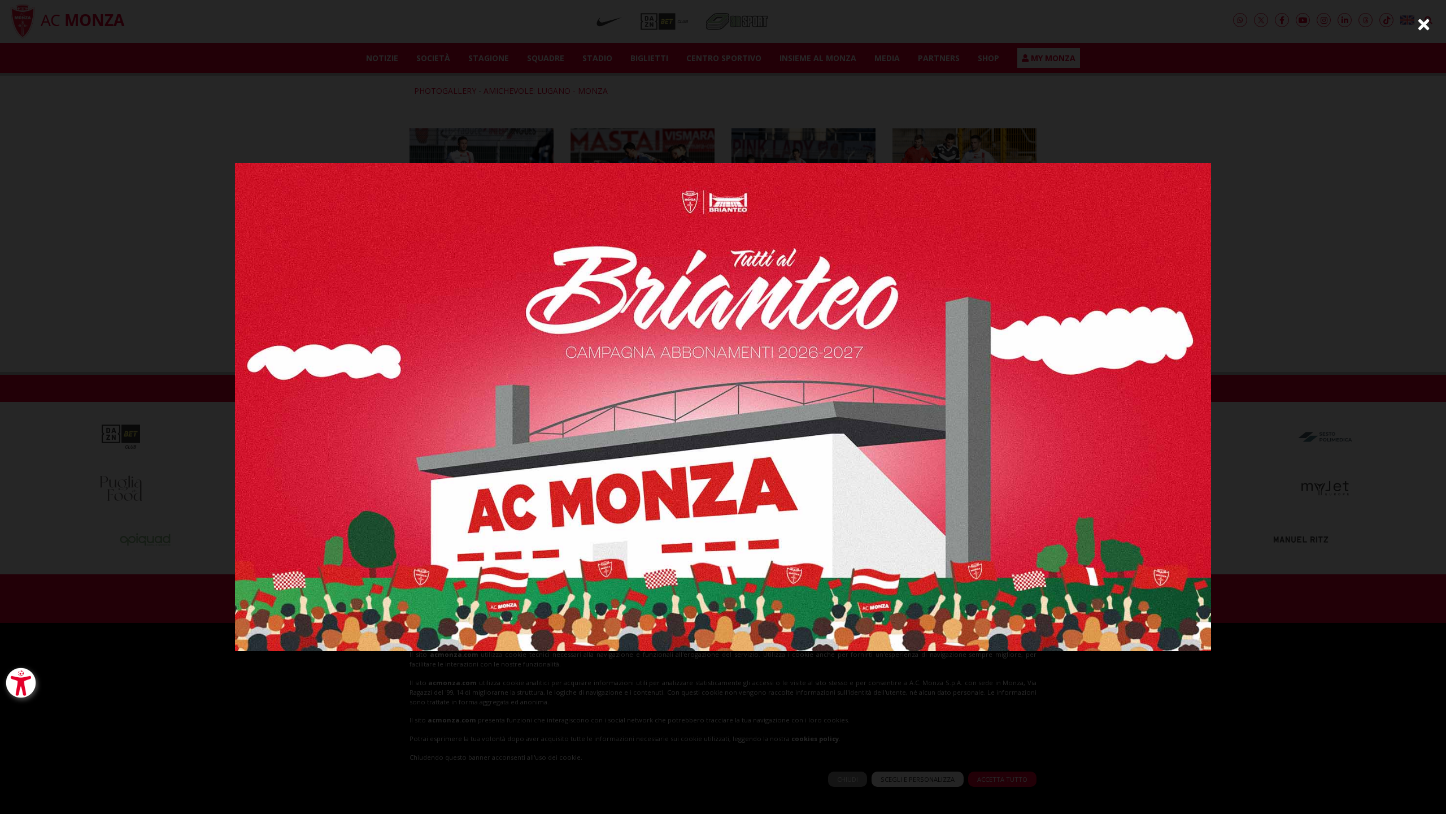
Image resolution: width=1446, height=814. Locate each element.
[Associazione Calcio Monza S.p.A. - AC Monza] (723, 406)
